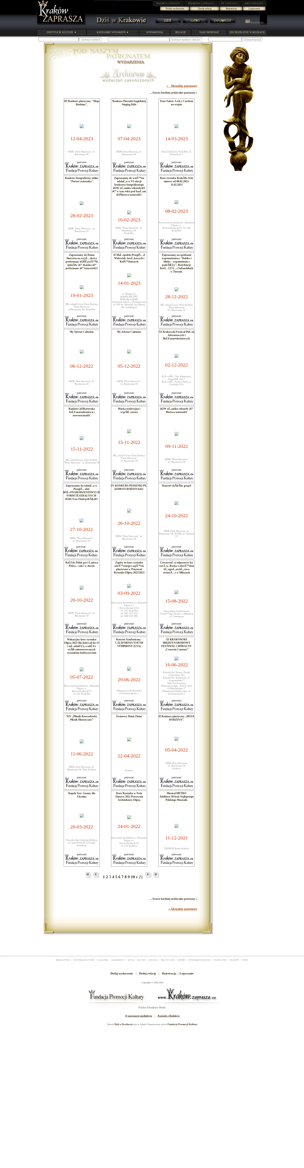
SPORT (181, 960)
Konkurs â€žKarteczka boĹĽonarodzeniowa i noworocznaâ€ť (82, 412)
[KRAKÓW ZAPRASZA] (61, 24)
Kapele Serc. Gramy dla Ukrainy (81, 795)
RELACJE (180, 32)
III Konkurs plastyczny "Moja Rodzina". (81, 103)
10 (133, 877)
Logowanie (254, 8)
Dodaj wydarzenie (175, 8)
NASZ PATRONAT (209, 32)
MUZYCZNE (168, 960)
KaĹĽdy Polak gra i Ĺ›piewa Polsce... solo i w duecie (81, 564)
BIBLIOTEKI (63, 960)
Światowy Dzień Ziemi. (129, 716)
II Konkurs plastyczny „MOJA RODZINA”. (176, 718)
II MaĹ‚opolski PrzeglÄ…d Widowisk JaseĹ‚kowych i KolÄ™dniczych (129, 258)
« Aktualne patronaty (182, 86)
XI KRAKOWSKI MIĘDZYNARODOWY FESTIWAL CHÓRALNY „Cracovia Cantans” (176, 644)
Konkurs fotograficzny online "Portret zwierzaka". (81, 179)
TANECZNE (220, 960)
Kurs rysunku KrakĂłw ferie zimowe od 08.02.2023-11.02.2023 (176, 181)
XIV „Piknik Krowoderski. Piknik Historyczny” (81, 718)
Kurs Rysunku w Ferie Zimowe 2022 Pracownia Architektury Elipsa (129, 796)
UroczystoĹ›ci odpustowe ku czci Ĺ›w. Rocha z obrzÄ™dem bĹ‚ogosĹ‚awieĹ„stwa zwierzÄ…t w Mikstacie (176, 567)
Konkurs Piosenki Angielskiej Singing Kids (129, 103)
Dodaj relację (205, 8)
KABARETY (118, 960)
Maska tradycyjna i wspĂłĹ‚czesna (129, 410)
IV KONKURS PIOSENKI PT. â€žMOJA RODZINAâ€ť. (129, 487)
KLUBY (141, 960)
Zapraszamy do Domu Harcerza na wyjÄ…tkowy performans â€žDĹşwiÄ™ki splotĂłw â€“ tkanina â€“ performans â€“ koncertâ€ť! (82, 261)
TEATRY (234, 960)
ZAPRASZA (168, 3)
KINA (131, 960)
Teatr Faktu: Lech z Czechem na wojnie (176, 103)
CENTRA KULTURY (84, 960)
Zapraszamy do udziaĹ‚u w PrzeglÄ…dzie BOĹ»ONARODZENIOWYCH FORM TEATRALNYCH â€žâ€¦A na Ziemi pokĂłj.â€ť (81, 492)
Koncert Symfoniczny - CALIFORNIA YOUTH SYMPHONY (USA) (129, 643)
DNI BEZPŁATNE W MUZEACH (247, 32)
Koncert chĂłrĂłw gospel (176, 485)
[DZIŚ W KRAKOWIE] (120, 24)
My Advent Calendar (82, 331)
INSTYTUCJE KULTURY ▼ (62, 32)
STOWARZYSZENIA (199, 960)
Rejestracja (231, 8)
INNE (245, 960)
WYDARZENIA (154, 32)
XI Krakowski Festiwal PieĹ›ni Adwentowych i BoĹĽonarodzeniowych (176, 335)
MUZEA (153, 960)
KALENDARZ (257, 23)
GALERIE (103, 960)
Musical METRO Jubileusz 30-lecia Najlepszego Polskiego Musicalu (177, 796)
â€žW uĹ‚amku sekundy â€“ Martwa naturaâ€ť (176, 410)
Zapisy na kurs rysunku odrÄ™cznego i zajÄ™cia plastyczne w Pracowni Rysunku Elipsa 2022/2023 (129, 567)
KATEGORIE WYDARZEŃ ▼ (113, 32)
